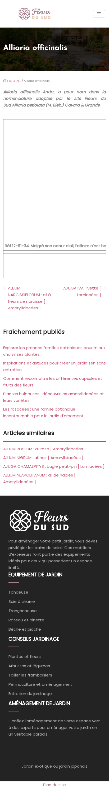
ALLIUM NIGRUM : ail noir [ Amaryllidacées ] (43, 457)
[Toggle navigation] (99, 14)
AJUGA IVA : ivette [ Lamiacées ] (82, 291)
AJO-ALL (15, 81)
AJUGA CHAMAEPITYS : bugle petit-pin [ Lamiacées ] (54, 466)
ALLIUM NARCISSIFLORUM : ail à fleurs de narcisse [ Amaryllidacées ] (29, 298)
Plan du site (54, 784)
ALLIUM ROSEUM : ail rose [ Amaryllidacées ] (44, 449)
